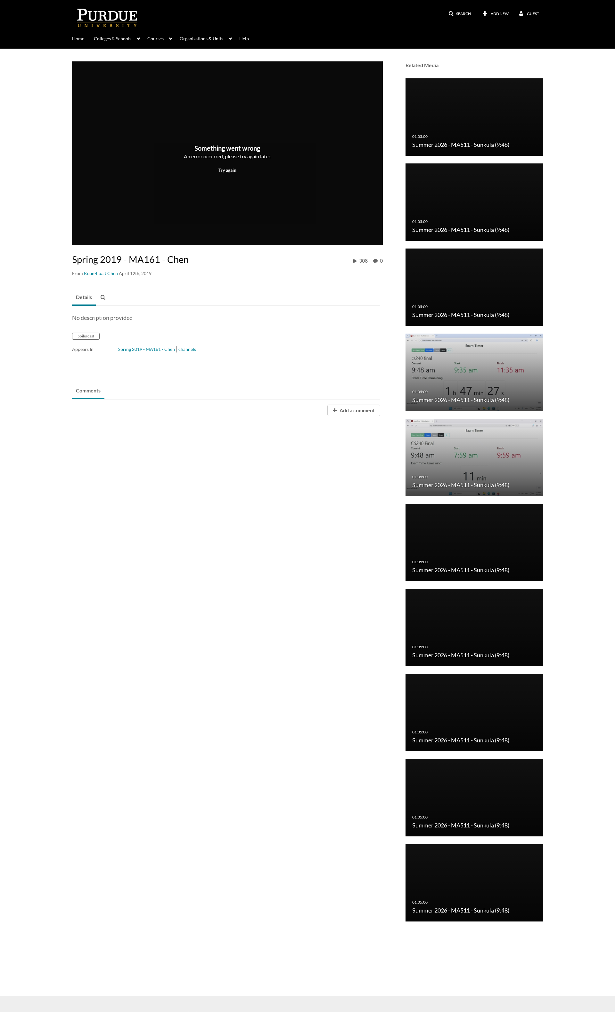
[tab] (84, 297)
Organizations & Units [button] (201, 38)
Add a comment (357, 410)
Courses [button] (155, 38)
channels (187, 349)
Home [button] (78, 38)
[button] (459, 14)
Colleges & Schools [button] (112, 38)
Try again (227, 170)
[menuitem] (83, 38)
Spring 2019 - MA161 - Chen (146, 349)
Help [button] (244, 38)
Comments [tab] (88, 390)
